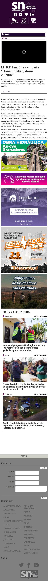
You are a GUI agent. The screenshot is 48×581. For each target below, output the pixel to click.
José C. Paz (8, 539)
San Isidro (29, 534)
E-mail (12, 482)
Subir (24, 456)
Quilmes (28, 527)
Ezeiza (6, 525)
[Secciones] (33, 14)
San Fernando (31, 531)
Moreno (28, 516)
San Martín (29, 538)
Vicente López (31, 553)
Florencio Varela (12, 528)
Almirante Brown (12, 506)
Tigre (26, 545)
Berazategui (9, 513)
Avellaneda (9, 510)
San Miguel (29, 542)
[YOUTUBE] (37, 566)
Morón (27, 519)
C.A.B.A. (6, 517)
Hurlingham (9, 532)
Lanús (6, 547)
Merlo (27, 512)
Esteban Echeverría (13, 521)
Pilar (26, 523)
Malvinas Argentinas (29, 507)
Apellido (11, 477)
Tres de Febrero (32, 549)
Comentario (10, 487)
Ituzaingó (8, 536)
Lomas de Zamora (12, 551)
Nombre (11, 472)
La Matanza (9, 543)
